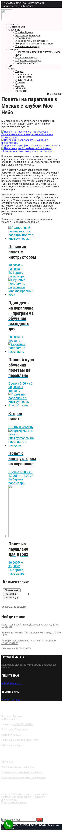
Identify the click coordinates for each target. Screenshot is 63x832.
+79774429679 (22, 648)
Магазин (20, 88)
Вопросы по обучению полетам (34, 43)
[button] (30, 145)
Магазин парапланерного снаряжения (23, 777)
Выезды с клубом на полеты (17, 767)
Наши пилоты (23, 76)
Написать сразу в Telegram (17, 6)
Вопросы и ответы (26, 62)
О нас (11, 68)
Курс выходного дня (27, 35)
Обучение (14, 29)
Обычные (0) (11, 597)
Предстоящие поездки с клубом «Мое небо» (37, 53)
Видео (19, 71)
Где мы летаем (24, 74)
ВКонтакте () (12, 590)
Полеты (13, 24)
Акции (19, 85)
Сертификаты (16, 26)
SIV (10, 65)
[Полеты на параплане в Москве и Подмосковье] (6, 19)
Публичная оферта (12, 745)
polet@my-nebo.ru (33, 2)
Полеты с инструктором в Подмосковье (24, 794)
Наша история (23, 79)
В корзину (15, 338)
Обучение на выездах (28, 60)
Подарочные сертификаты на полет (22, 772)
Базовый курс (23, 37)
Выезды (13, 49)
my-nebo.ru (14, 734)
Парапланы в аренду (27, 46)
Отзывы (20, 82)
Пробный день (24, 32)
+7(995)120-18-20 (11, 2)
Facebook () (11, 594)
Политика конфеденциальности (20, 740)
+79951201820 (9, 643)
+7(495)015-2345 (23, 724)
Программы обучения (13, 802)
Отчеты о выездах (26, 57)
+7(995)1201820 (10, 699)
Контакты (21, 90)
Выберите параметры (16, 274)
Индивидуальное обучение (31, 40)
